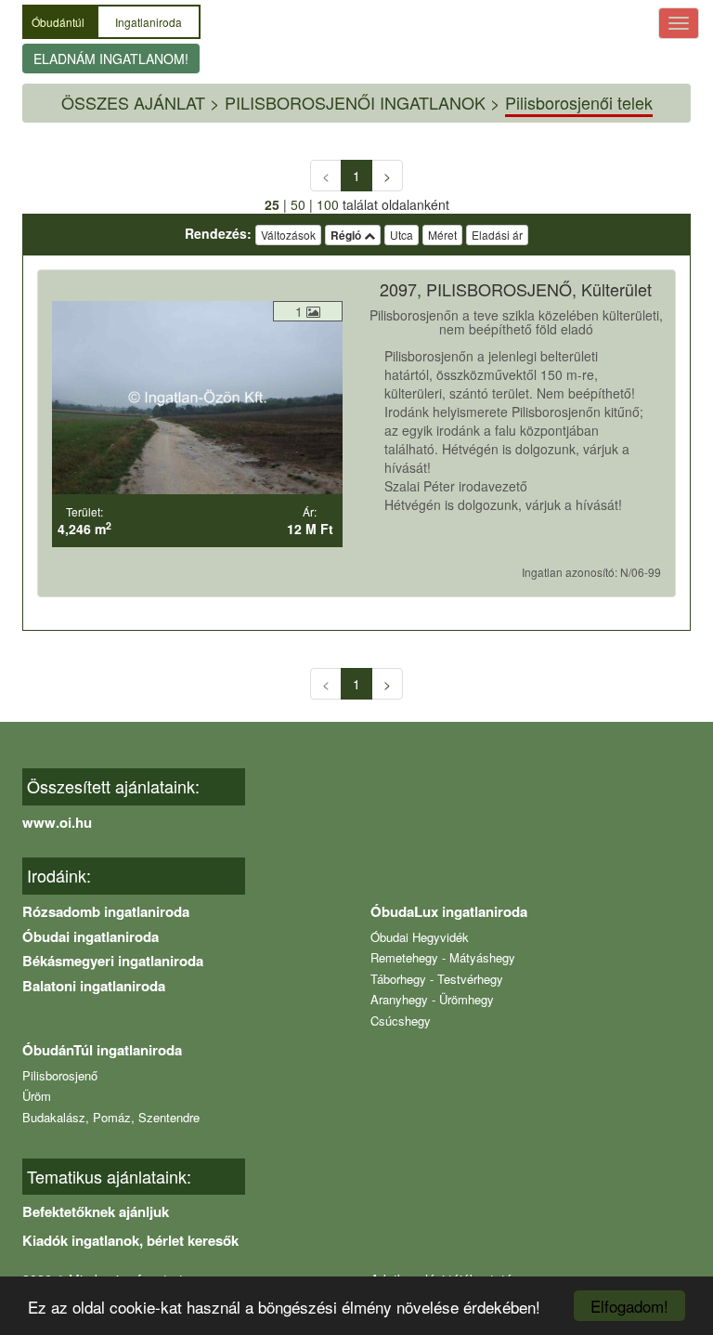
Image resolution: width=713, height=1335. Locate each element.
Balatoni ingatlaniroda (93, 985)
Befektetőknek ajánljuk (95, 1211)
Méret (442, 234)
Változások (288, 234)
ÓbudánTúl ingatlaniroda (102, 1050)
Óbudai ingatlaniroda (90, 936)
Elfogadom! (629, 1305)
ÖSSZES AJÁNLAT (133, 102)
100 (328, 204)
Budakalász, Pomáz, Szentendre (111, 1117)
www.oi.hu (57, 822)
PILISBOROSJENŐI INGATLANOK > (362, 102)
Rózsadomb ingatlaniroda (105, 911)
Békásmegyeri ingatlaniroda (112, 960)
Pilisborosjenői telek (579, 102)
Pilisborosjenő (59, 1075)
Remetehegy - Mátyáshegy (442, 957)
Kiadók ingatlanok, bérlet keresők (130, 1240)
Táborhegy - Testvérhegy (436, 979)
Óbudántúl (59, 22)
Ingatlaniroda (148, 22)
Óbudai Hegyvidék (419, 937)
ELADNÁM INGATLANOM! (110, 58)
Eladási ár (497, 234)
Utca (401, 234)
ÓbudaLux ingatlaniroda (448, 911)
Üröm (36, 1096)
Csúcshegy (400, 1020)
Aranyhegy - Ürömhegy (432, 999)
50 (298, 204)
